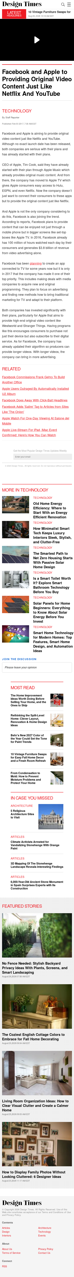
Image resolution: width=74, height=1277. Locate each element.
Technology (17, 110)
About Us (7, 1249)
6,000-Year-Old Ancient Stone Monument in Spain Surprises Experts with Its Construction (37, 885)
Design (6, 1231)
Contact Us (44, 1252)
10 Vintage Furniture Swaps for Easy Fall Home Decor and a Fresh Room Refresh (29, 757)
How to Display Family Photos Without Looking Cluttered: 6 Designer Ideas (33, 1174)
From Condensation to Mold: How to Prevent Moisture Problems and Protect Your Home (26, 778)
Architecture (22, 806)
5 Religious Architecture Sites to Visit (22, 814)
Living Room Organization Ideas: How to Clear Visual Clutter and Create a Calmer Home (35, 1105)
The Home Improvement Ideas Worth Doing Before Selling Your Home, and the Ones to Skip (28, 700)
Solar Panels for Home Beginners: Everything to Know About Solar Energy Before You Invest (51, 612)
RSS (4, 1266)
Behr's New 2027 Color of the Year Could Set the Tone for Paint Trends (29, 738)
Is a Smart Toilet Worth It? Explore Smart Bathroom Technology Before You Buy (52, 585)
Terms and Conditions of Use (56, 1212)
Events (42, 1235)
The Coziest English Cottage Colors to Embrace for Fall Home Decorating (33, 1036)
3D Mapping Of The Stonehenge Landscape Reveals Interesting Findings (37, 865)
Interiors (6, 1235)
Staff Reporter (12, 117)
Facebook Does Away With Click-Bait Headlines (34, 400)
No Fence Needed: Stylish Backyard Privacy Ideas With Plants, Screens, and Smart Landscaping (34, 968)
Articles (17, 837)
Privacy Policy (13, 1215)
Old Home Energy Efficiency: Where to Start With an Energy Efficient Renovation (50, 510)
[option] (50, 14)
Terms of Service (11, 1252)
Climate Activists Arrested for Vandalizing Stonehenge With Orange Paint (35, 845)
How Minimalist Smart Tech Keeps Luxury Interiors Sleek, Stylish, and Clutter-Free (52, 535)
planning (36, 263)
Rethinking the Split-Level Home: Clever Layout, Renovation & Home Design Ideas (29, 720)
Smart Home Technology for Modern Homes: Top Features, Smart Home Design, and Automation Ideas (53, 641)
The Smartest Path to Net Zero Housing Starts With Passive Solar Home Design (53, 560)
